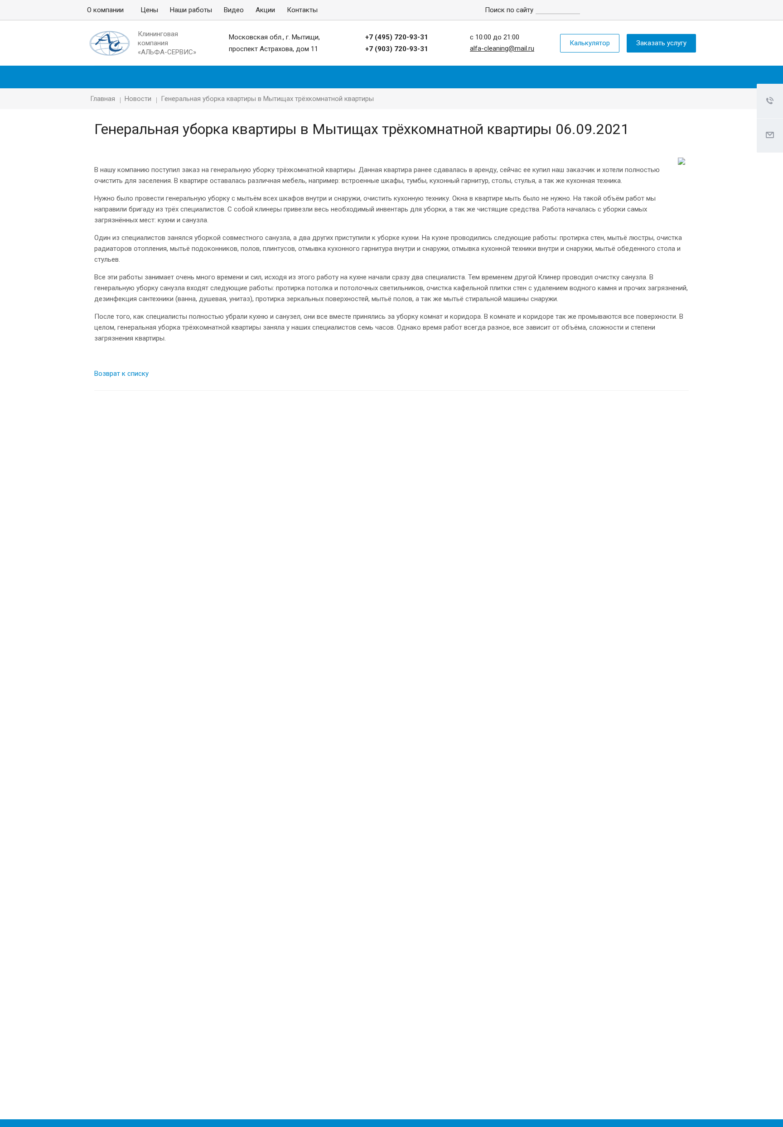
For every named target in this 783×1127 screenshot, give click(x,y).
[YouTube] (666, 10)
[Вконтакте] (646, 10)
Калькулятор (590, 43)
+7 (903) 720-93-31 (396, 49)
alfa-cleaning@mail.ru (502, 48)
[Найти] (586, 8)
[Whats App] (686, 10)
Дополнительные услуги (618, 77)
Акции (265, 10)
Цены (149, 10)
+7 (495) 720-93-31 (396, 37)
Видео (234, 10)
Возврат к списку (121, 373)
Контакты (302, 10)
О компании (105, 10)
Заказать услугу (661, 43)
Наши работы (191, 10)
